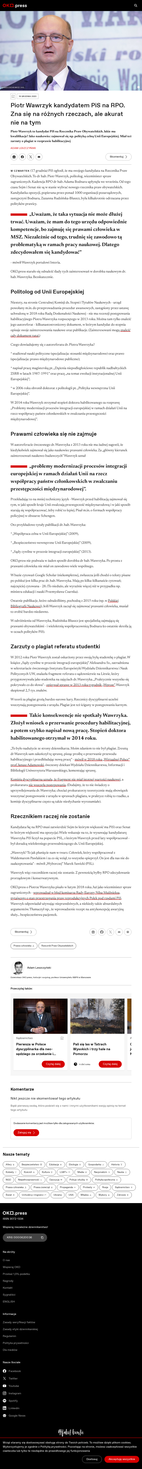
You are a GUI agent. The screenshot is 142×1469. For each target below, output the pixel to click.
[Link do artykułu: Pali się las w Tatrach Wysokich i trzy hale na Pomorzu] (97, 1016)
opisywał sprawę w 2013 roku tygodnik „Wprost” (80, 685)
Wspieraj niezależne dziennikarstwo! (25, 1227)
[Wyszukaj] (135, 5)
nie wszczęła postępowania (47, 785)
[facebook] (101, 932)
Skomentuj (116, 157)
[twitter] (110, 932)
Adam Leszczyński (39, 968)
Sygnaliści (9, 1295)
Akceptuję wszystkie (122, 1459)
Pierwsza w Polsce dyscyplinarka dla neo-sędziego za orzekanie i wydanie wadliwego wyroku (38, 1049)
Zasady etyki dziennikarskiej (20, 1329)
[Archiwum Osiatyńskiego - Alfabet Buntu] (71, 1433)
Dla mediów (10, 1350)
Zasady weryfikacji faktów (19, 1322)
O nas (6, 1260)
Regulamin (9, 1336)
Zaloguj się (24, 1132)
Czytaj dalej (53, 1064)
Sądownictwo (24, 1038)
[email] (119, 932)
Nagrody (8, 1281)
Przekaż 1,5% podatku (16, 1274)
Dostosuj (91, 1459)
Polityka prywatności (16, 1343)
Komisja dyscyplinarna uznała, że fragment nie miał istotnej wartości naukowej (66, 779)
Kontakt (7, 1288)
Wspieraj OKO (11, 1267)
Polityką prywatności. (53, 1447)
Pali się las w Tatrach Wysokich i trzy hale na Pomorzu (91, 1049)
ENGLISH (9, 1302)
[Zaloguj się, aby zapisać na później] (62, 1038)
